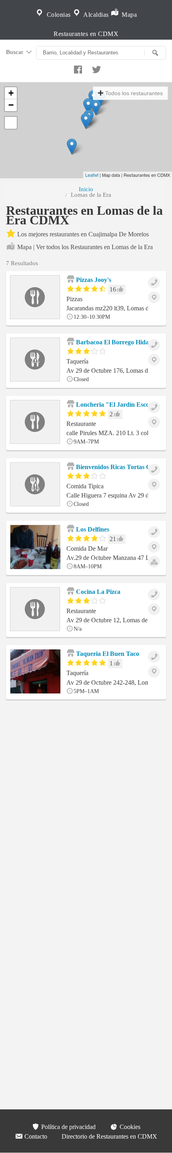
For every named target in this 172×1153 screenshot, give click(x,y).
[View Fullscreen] (11, 123)
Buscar (15, 51)
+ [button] (11, 93)
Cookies (129, 1126)
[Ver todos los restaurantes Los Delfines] (154, 562)
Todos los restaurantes (134, 93)
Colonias (58, 14)
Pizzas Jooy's (92, 279)
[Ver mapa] (154, 297)
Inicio (86, 189)
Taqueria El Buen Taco (106, 653)
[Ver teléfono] (154, 282)
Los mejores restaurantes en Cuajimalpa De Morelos (83, 234)
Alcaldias (95, 14)
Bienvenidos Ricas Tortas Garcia (119, 467)
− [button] (11, 105)
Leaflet (91, 175)
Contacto (35, 1136)
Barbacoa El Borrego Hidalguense (121, 342)
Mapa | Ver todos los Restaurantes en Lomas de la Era (85, 247)
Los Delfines (91, 529)
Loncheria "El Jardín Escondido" (121, 404)
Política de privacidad (68, 1126)
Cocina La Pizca (97, 591)
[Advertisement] (86, 803)
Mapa (128, 14)
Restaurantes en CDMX (86, 33)
